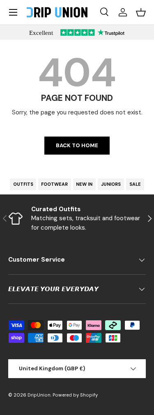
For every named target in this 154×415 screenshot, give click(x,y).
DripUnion (39, 395)
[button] (141, 12)
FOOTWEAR (54, 184)
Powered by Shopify (75, 395)
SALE (135, 184)
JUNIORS (111, 184)
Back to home (77, 145)
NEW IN (84, 184)
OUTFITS (23, 184)
